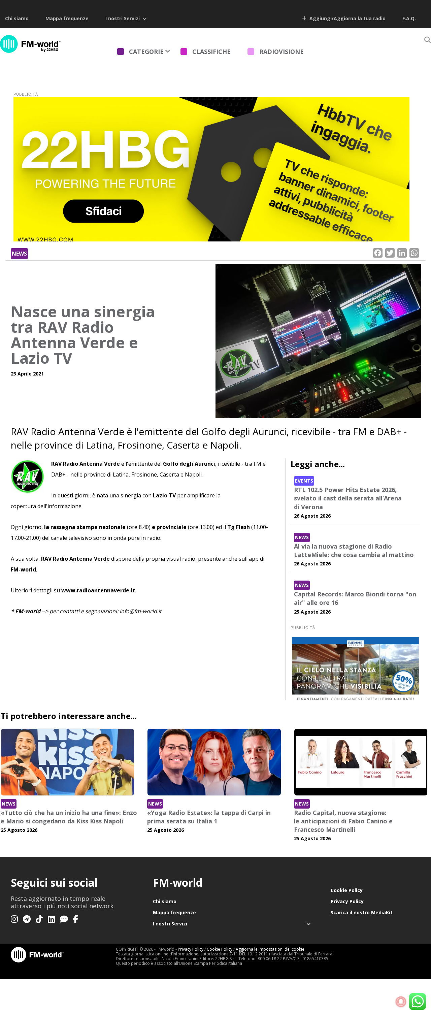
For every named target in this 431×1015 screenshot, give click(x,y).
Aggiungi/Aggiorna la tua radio (347, 18)
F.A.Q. (409, 18)
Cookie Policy (347, 890)
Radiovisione (281, 51)
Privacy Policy (347, 901)
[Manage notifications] (401, 1001)
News (19, 253)
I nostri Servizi (122, 18)
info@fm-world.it (141, 611)
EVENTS (304, 481)
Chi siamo (17, 18)
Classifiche (211, 51)
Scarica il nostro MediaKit (362, 912)
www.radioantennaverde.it (98, 590)
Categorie (146, 51)
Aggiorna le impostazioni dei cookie (270, 949)
